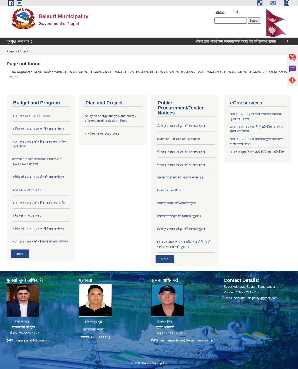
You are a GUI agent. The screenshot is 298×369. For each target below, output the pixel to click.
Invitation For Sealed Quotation (178, 138)
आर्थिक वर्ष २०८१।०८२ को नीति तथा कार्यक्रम (38, 228)
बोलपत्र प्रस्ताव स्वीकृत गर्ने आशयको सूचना (181, 151)
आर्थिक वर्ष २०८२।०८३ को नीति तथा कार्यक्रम (38, 177)
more (20, 253)
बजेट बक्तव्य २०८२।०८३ (26, 190)
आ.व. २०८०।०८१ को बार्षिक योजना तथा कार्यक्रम (40, 241)
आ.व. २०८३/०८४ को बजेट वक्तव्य (31, 116)
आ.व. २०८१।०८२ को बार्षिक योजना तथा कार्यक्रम (40, 202)
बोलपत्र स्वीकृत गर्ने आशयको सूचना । (178, 203)
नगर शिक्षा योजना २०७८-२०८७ (102, 133)
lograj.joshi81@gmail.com (34, 340)
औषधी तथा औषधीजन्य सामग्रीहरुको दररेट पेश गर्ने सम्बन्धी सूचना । (230, 41)
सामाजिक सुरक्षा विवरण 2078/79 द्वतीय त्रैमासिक (257, 151)
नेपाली (235, 11)
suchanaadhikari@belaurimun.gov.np (186, 340)
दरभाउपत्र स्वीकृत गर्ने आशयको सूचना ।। (180, 177)
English (220, 11)
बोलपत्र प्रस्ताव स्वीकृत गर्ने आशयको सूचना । (182, 126)
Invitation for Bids (169, 190)
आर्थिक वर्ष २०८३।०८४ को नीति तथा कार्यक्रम (38, 128)
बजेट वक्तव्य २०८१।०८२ (26, 215)
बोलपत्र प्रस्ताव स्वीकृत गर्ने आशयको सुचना (181, 229)
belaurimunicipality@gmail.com (255, 298)
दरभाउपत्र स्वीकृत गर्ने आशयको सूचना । (179, 216)
